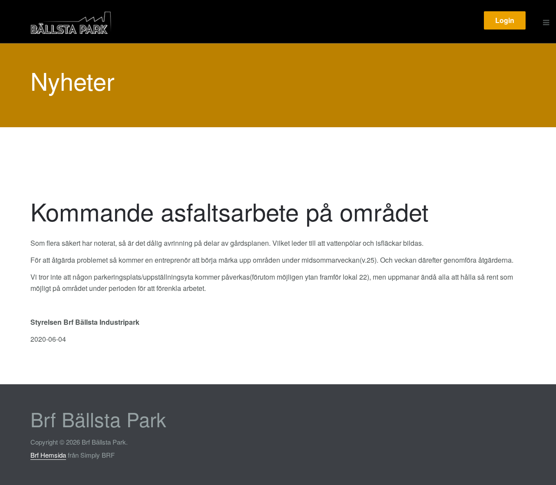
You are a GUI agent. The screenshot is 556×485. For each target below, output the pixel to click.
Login (504, 20)
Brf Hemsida (48, 454)
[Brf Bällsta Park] (92, 22)
